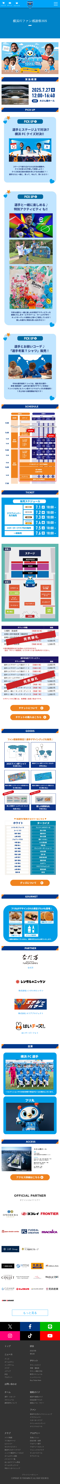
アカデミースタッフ (37, 1447)
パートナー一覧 (10, 1459)
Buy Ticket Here (35, 1380)
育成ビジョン (34, 1437)
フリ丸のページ (10, 1440)
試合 (6, 1374)
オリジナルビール (36, 1426)
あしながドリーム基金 (12, 1462)
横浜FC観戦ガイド (36, 1397)
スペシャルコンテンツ (37, 1423)
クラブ (7, 1368)
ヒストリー (8, 1444)
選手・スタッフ (10, 1397)
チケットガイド (35, 1365)
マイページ (17, 5)
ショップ (3, 5)
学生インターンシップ (12, 1468)
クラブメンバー (35, 1417)
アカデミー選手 (35, 1444)
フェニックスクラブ (37, 1450)
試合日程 (33, 1351)
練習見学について (11, 1403)
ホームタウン (9, 1362)
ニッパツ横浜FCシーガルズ (14, 1453)
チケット (9, 5)
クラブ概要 (8, 1437)
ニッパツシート (35, 1377)
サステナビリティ (11, 1447)
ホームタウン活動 (11, 1456)
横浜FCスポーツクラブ (12, 1450)
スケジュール (9, 1400)
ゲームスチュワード (11, 1465)
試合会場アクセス (36, 1400)
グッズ (7, 1359)
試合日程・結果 (35, 1440)
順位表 (32, 1354)
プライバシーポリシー (30, 1475)
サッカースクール (36, 1453)
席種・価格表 (34, 1368)
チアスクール (34, 1456)
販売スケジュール (36, 1374)
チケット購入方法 (36, 1371)
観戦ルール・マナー (37, 1403)
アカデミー (8, 1377)
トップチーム (9, 1365)
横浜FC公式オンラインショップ (41, 1414)
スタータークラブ (36, 1420)
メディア (8, 1371)
